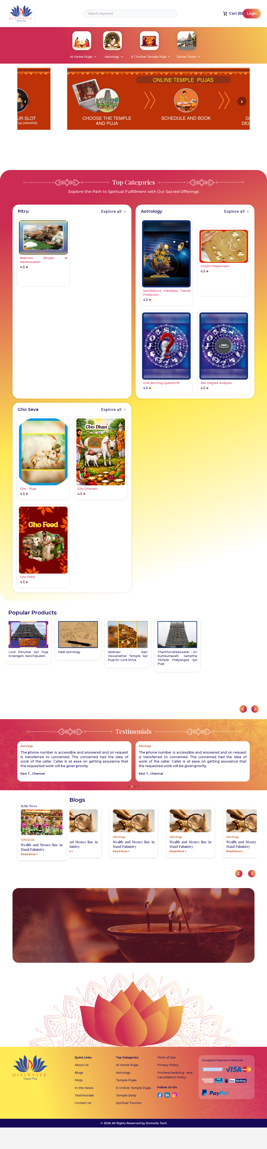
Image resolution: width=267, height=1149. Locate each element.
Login (252, 13)
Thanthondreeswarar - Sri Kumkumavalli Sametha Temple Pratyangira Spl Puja (177, 658)
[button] (25, 101)
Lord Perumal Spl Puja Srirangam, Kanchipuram (28, 654)
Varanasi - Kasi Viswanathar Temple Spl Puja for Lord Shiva (127, 656)
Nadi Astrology (69, 652)
